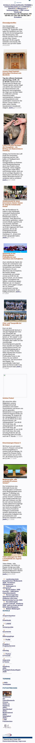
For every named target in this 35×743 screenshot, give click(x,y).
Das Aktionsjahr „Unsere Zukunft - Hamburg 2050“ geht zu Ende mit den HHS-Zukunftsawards (13, 604)
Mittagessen (21, 8)
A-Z (20, 7)
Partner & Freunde (7, 654)
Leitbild (8, 624)
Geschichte (7, 632)
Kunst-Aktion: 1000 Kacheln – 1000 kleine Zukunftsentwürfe (11, 591)
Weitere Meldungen (13, 609)
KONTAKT (26, 7)
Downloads (7, 620)
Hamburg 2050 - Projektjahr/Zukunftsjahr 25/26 (12, 669)
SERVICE (11, 8)
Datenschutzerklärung (10, 741)
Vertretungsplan (12, 10)
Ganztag (6, 650)
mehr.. (11, 108)
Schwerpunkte (8, 627)
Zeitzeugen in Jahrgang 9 (9, 587)
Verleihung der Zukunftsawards (9, 698)
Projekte (6, 644)
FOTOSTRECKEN (11, 7)
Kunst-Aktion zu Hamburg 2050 (6, 704)
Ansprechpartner (9, 616)
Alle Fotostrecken (7, 720)
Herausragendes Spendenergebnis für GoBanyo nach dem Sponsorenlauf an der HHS (12, 597)
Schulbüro (18, 17)
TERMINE (28, 5)
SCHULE (6, 5)
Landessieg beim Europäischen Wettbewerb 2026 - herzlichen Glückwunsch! (12, 581)
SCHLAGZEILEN (17, 5)
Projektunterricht (9, 646)
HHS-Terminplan (7, 683)
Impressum (22, 741)
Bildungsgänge (8, 636)
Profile (8, 639)
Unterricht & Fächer (6, 661)
